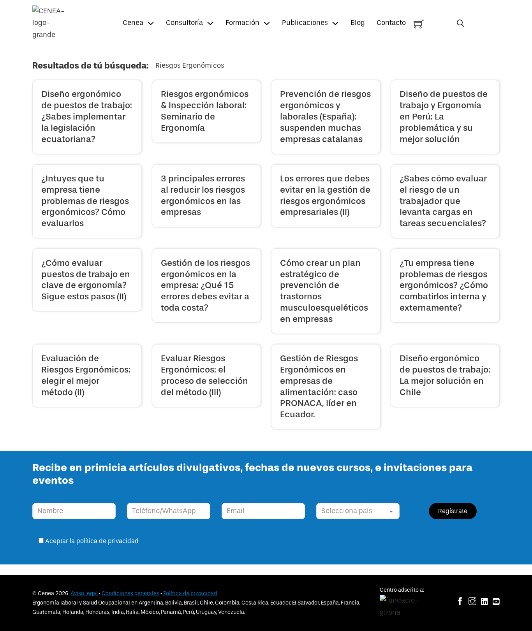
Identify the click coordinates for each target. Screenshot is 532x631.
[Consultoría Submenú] (210, 23)
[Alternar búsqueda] (460, 23)
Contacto (391, 23)
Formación (242, 23)
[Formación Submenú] (266, 23)
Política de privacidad (190, 593)
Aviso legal (84, 593)
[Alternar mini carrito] (419, 24)
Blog (358, 23)
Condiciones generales (130, 593)
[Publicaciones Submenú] (335, 23)
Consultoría (184, 23)
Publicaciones (305, 23)
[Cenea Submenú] (150, 23)
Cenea (133, 23)
